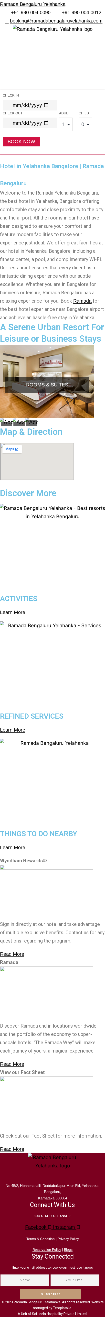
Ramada (82, 301)
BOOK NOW (21, 141)
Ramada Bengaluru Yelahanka (32, 4)
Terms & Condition (40, 1239)
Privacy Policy (68, 1239)
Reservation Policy (46, 1249)
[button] (52, 57)
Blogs (68, 1249)
